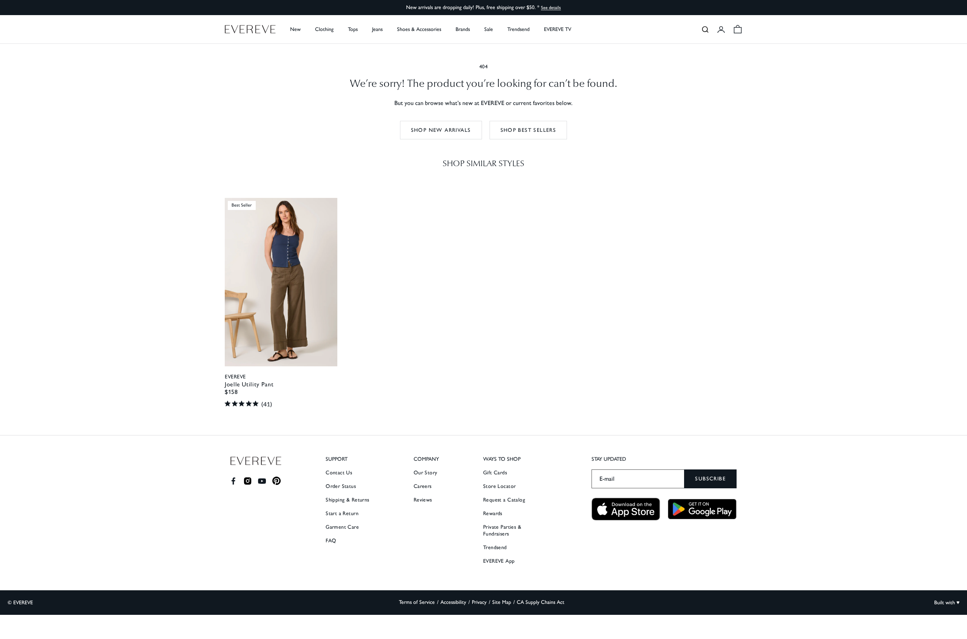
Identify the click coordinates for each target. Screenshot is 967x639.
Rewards (492, 513)
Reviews (423, 500)
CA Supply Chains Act (540, 602)
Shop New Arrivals (441, 130)
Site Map (501, 602)
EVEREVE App (499, 561)
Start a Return (342, 513)
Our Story (425, 472)
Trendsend (518, 29)
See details (551, 7)
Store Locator (499, 486)
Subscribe (710, 478)
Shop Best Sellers (528, 130)
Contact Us (339, 472)
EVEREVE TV (557, 29)
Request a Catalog (504, 500)
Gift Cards (495, 472)
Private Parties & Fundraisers (502, 530)
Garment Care (342, 527)
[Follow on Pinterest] (276, 481)
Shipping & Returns (347, 500)
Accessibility (453, 602)
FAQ (331, 540)
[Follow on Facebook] (233, 481)
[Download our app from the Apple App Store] (626, 509)
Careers (423, 486)
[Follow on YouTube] (262, 481)
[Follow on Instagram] (247, 481)
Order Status (341, 486)
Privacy (479, 602)
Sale (488, 29)
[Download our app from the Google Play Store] (702, 509)
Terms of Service (417, 602)
